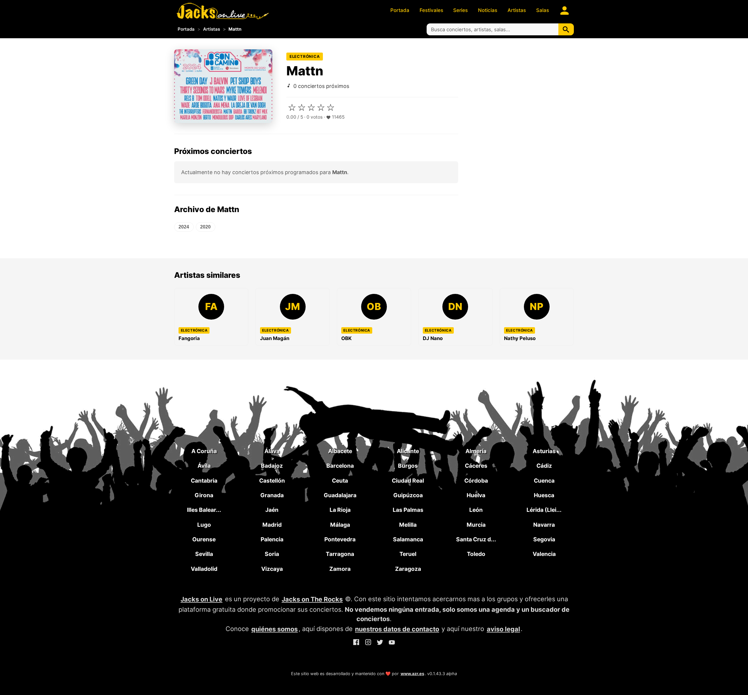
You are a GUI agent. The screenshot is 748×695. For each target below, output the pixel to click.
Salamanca (408, 539)
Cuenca (544, 480)
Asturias (544, 451)
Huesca (544, 495)
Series (460, 10)
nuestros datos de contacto (397, 629)
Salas (542, 10)
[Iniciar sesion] (564, 10)
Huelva (476, 495)
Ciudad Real (408, 480)
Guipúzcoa (408, 495)
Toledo (476, 553)
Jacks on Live (201, 599)
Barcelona (340, 465)
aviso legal (503, 629)
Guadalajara (340, 495)
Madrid (272, 524)
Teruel (407, 553)
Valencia (544, 553)
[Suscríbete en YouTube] (392, 643)
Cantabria (204, 480)
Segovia (544, 539)
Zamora (340, 568)
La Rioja (340, 509)
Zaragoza (408, 568)
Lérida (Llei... (544, 509)
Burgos (408, 465)
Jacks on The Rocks (312, 599)
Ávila (204, 465)
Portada (399, 10)
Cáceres (476, 465)
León (476, 509)
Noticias (487, 10)
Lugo (204, 524)
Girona (204, 495)
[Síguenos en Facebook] (356, 643)
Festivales (431, 10)
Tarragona (340, 553)
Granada (272, 495)
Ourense (204, 539)
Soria (272, 553)
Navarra (544, 524)
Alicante (408, 451)
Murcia (476, 524)
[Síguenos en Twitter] (380, 643)
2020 (205, 226)
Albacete (340, 451)
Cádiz (544, 465)
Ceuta (340, 480)
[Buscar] (566, 29)
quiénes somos (274, 629)
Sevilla (204, 553)
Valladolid (204, 568)
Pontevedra (340, 539)
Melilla (408, 524)
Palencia (272, 539)
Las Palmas (408, 509)
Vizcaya (272, 568)
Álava (272, 451)
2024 (184, 226)
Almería (475, 451)
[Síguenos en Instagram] (368, 643)
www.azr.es (412, 673)
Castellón (272, 480)
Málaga (340, 524)
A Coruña (204, 451)
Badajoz (272, 465)
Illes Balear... (204, 509)
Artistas (517, 10)
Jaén (271, 509)
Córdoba (476, 480)
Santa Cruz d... (476, 539)
